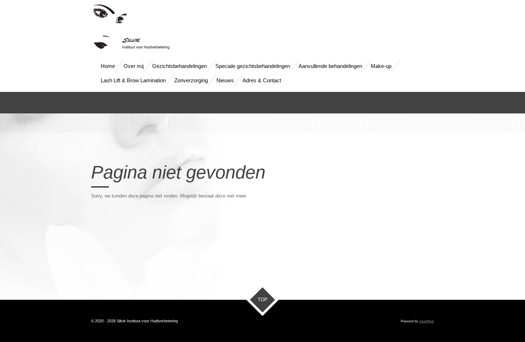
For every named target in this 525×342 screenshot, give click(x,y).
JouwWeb (426, 321)
